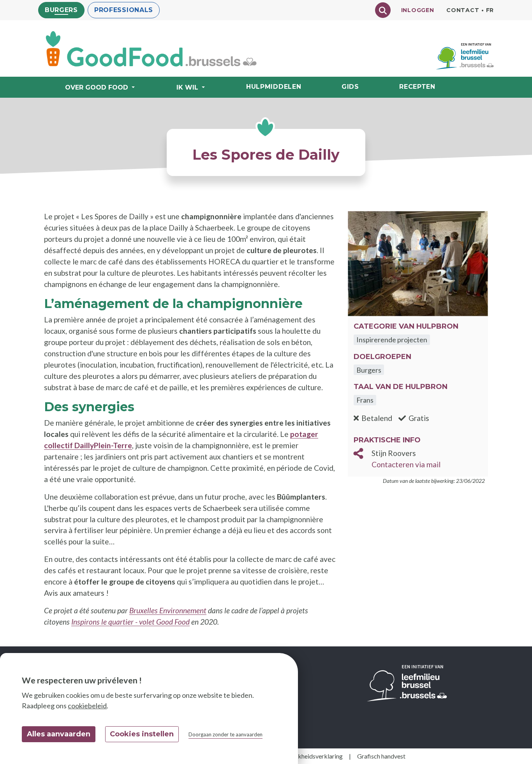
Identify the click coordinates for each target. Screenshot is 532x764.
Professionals (123, 10)
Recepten (417, 86)
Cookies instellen (142, 734)
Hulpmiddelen (273, 86)
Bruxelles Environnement (167, 610)
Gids (350, 86)
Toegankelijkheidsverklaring (305, 756)
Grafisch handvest (381, 756)
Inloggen (417, 10)
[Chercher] (383, 10)
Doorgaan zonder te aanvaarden (225, 734)
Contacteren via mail (406, 464)
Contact (462, 10)
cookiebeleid (87, 705)
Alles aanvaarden (58, 734)
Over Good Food (96, 87)
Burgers (61, 10)
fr (490, 10)
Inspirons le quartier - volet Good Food (130, 621)
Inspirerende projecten (391, 339)
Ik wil (187, 87)
